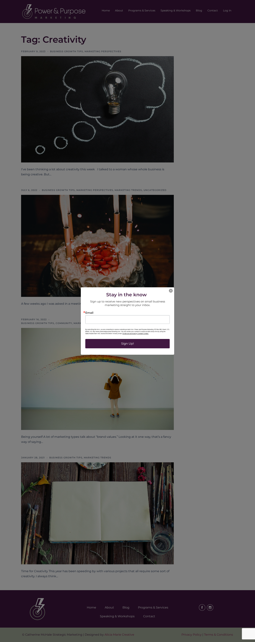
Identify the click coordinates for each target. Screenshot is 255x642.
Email (89, 312)
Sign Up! (127, 343)
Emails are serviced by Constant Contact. (135, 333)
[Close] (171, 290)
